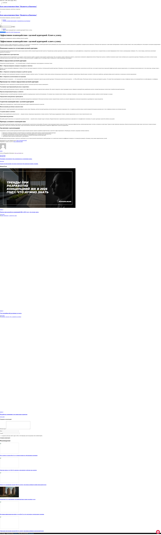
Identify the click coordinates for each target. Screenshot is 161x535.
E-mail (1, 433)
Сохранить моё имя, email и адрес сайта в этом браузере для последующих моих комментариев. (22, 435)
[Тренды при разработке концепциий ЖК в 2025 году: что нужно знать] (37, 207)
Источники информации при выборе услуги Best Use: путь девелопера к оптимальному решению (22, 514)
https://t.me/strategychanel (21, 140)
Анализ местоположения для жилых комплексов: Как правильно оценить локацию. (19, 163)
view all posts (2, 155)
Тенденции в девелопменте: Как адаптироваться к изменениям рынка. (16, 158)
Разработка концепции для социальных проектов (13, 414)
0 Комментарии (16, 32)
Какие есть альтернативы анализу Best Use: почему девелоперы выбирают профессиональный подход (23, 484)
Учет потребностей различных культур (11, 313)
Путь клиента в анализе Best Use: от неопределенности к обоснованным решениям (18, 455)
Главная (4, 19)
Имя (1, 431)
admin (7, 32)
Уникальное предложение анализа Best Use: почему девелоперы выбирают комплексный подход (22, 530)
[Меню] (0, 11)
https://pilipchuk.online (18, 141)
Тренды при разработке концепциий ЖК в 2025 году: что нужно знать (19, 212)
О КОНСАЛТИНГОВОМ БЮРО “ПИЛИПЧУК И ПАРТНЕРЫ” (16, 21)
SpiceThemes (31, 533)
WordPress (16, 533)
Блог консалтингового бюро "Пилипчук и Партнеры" (18, 6)
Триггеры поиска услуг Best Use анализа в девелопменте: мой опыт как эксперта (18, 470)
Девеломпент (3, 32)
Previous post (2, 156)
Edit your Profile (18, 153)
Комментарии (3, 428)
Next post (2, 161)
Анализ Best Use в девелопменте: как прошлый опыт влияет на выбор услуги (17, 499)
